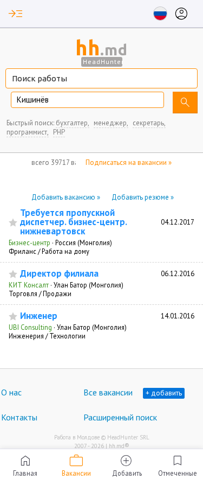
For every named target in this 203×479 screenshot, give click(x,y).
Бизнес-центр (29, 242)
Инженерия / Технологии (47, 335)
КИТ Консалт (29, 284)
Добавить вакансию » (65, 197)
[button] (15, 13)
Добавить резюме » (143, 197)
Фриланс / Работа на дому (49, 251)
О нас (11, 392)
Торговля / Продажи (40, 293)
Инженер (38, 316)
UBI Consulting (30, 327)
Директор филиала (59, 273)
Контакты (19, 417)
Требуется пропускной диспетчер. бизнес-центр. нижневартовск (73, 222)
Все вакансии (108, 392)
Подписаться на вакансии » (129, 162)
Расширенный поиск (120, 417)
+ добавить (164, 393)
